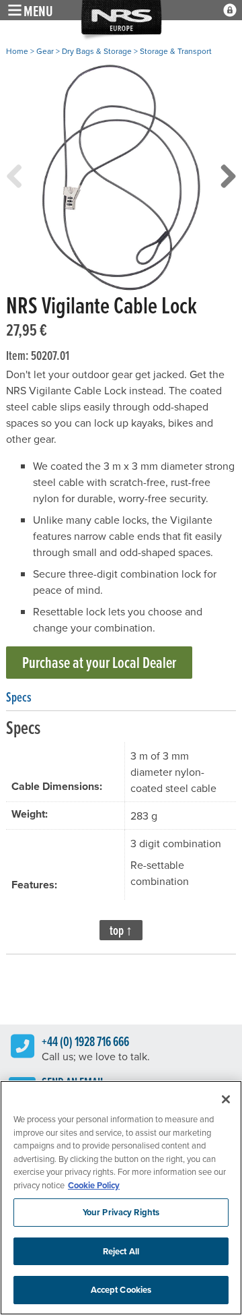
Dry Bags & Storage (97, 51)
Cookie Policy (94, 1185)
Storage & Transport (176, 51)
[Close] (226, 1099)
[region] (121, 1197)
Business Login (230, 10)
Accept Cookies (121, 1289)
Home (17, 51)
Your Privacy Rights (121, 1212)
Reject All (121, 1251)
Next (227, 190)
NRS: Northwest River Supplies (121, 20)
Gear (45, 51)
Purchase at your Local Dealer (99, 662)
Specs (19, 696)
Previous (14, 190)
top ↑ (121, 930)
